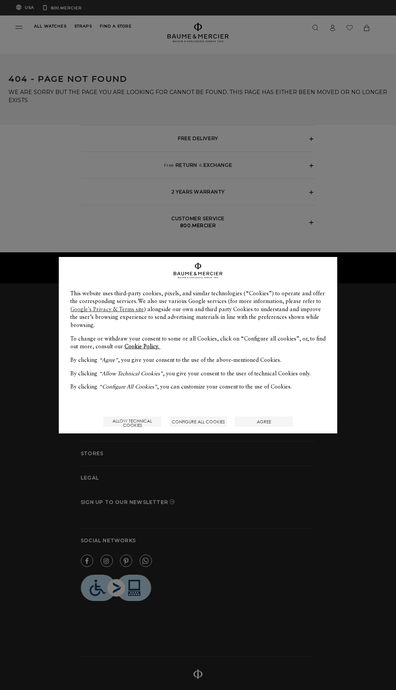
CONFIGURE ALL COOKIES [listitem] (198, 422)
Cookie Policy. (142, 346)
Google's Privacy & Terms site (107, 309)
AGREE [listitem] (264, 422)
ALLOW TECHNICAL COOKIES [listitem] (132, 422)
